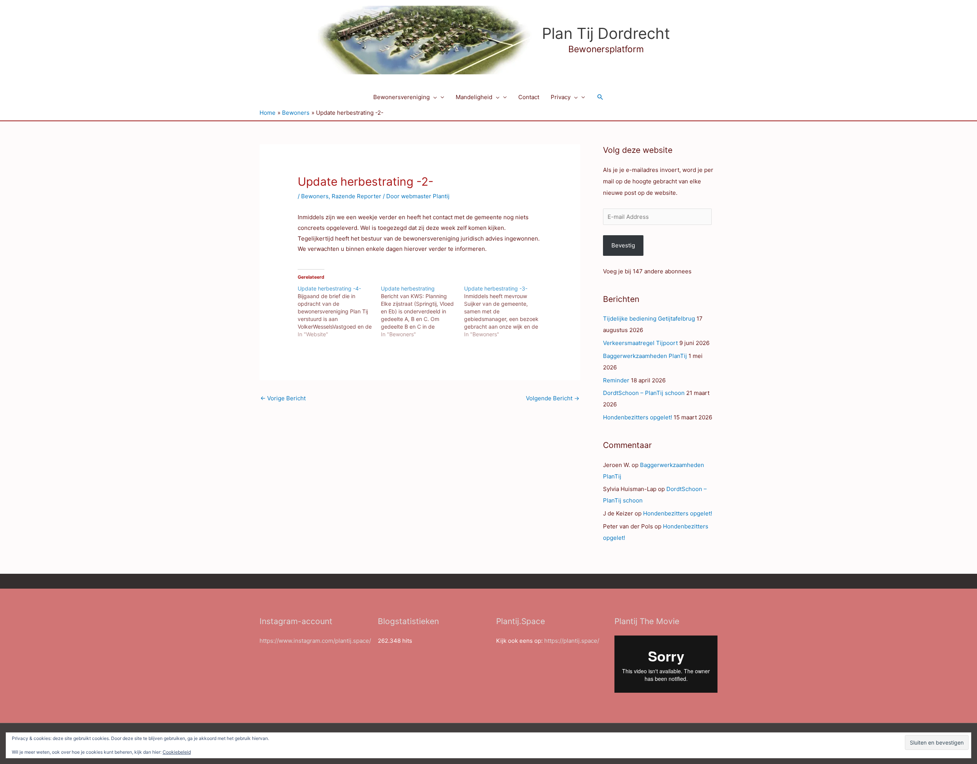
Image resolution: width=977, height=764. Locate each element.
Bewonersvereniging (401, 97)
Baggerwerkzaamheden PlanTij (645, 356)
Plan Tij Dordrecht (606, 33)
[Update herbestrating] (422, 311)
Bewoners (315, 196)
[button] (433, 97)
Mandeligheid (474, 97)
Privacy (561, 97)
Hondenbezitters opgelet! (637, 417)
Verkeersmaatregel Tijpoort (640, 343)
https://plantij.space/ (571, 640)
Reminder (616, 380)
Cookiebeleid (177, 752)
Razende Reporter (356, 196)
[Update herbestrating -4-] (339, 311)
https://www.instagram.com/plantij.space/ (315, 640)
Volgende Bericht (552, 398)
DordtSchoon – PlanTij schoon (644, 392)
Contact (528, 97)
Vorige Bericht (283, 398)
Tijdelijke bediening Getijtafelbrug (649, 318)
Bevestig (623, 245)
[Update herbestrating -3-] (505, 311)
